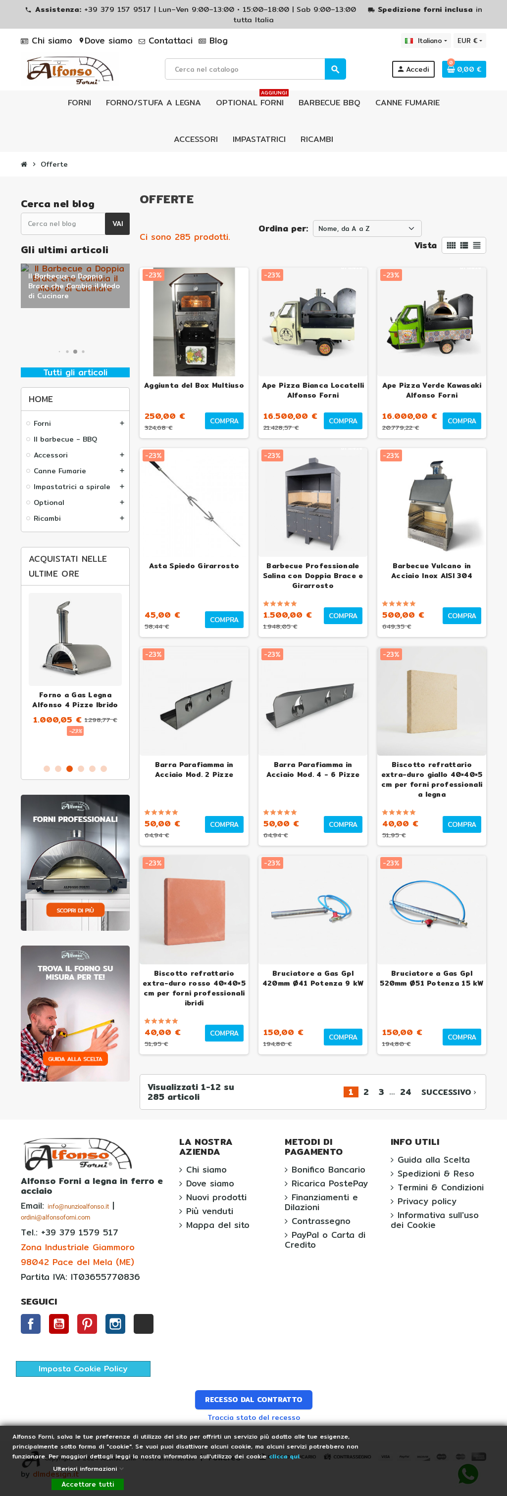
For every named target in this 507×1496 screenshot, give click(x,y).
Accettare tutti (87, 1484)
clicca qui (283, 1456)
